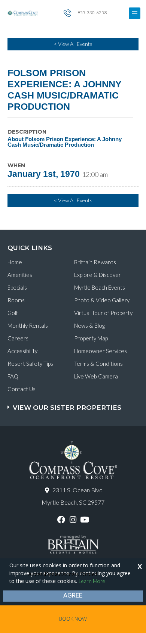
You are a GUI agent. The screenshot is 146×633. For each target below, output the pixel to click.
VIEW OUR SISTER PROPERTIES (67, 407)
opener (134, 13)
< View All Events (73, 44)
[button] (73, 404)
